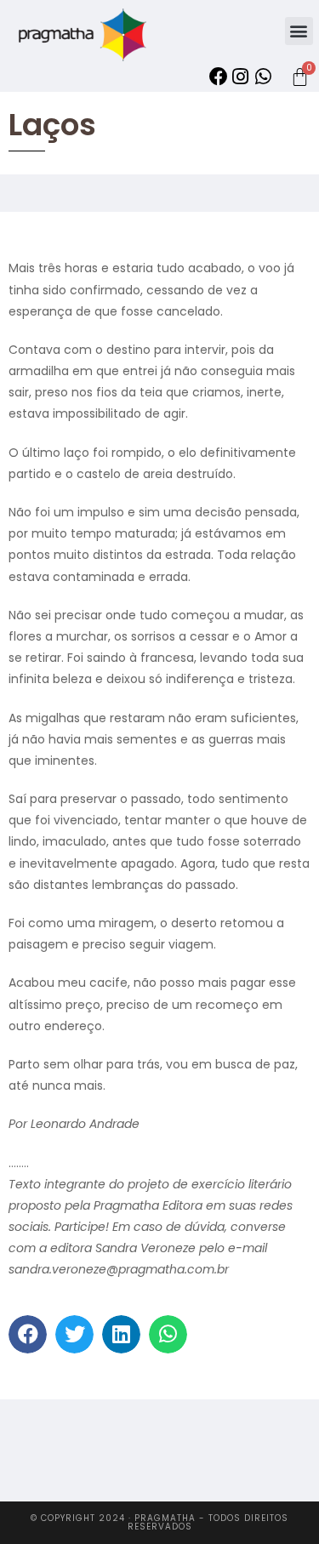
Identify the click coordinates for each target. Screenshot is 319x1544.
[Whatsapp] (263, 77)
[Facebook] (218, 77)
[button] (299, 31)
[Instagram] (241, 77)
